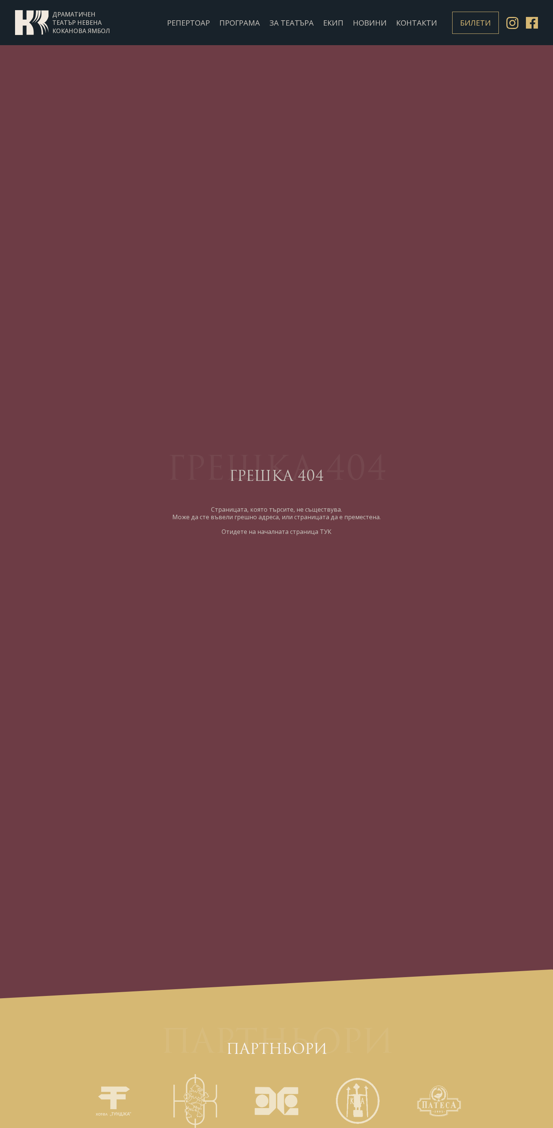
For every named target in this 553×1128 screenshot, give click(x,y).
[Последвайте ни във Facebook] (532, 23)
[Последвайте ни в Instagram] (512, 23)
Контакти (416, 23)
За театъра (291, 23)
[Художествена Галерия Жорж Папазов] (276, 1101)
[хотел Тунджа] (114, 1101)
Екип (333, 23)
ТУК (325, 532)
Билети (475, 23)
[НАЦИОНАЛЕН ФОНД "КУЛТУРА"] (195, 1101)
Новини (370, 23)
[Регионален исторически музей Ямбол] (358, 1101)
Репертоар (188, 23)
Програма (239, 23)
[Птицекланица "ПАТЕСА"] (439, 1101)
